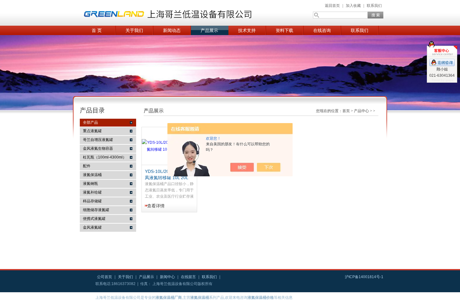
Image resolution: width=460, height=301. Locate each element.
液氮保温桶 (92, 175)
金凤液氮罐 (92, 227)
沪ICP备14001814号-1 (364, 277)
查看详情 (156, 205)
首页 (346, 111)
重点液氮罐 (92, 131)
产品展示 (209, 30)
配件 (86, 166)
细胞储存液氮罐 (96, 210)
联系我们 (374, 5)
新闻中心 (167, 277)
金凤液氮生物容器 (98, 148)
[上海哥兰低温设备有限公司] (170, 13)
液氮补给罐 (92, 192)
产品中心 (361, 111)
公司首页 (104, 277)
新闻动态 (172, 30)
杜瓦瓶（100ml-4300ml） (104, 157)
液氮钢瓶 (90, 183)
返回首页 (332, 5)
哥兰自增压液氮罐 (98, 140)
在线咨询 (322, 30)
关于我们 (134, 30)
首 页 (97, 30)
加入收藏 (353, 5)
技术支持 (247, 30)
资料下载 (284, 30)
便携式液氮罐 (94, 218)
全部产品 (90, 122)
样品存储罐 (92, 201)
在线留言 (188, 277)
